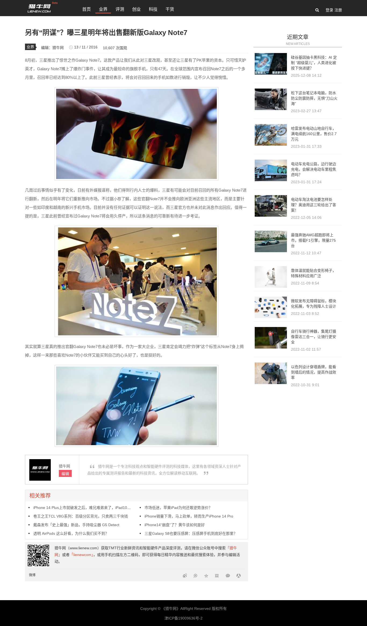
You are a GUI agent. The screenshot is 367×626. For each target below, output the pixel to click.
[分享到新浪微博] (185, 575)
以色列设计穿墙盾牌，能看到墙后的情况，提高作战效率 (313, 372)
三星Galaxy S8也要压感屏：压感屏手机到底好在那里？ (191, 533)
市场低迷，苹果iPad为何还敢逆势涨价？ (178, 507)
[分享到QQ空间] (206, 575)
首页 (86, 9)
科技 (153, 9)
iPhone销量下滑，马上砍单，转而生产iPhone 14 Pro (189, 516)
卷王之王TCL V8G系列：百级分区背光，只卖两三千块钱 (80, 516)
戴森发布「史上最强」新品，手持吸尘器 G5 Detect (76, 525)
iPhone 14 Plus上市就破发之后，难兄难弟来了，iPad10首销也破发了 (91, 507)
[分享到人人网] (239, 575)
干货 (169, 9)
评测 (120, 9)
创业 (136, 9)
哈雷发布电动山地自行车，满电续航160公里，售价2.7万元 (314, 133)
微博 (32, 575)
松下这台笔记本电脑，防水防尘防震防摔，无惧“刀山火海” (314, 98)
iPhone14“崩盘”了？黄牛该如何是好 (175, 525)
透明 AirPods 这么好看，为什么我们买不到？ (71, 533)
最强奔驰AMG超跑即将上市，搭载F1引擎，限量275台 (313, 240)
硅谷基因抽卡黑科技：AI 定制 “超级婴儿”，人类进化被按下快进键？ (314, 62)
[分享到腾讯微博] (196, 575)
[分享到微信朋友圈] (228, 575)
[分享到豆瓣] (217, 575)
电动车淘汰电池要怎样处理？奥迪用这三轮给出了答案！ (313, 204)
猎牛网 (58, 47)
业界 (103, 9)
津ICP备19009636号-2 (183, 618)
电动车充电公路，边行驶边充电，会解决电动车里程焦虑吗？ (313, 169)
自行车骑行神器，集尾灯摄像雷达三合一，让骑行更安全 (313, 336)
